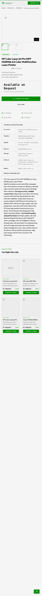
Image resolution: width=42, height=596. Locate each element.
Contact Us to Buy (22, 98)
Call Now (21, 104)
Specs (17, 288)
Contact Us (34, 3)
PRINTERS (19, 8)
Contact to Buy (11, 292)
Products (10, 8)
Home (3, 8)
